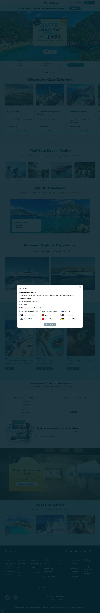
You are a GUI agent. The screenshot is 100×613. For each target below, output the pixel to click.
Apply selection (50, 324)
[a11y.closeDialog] (80, 287)
